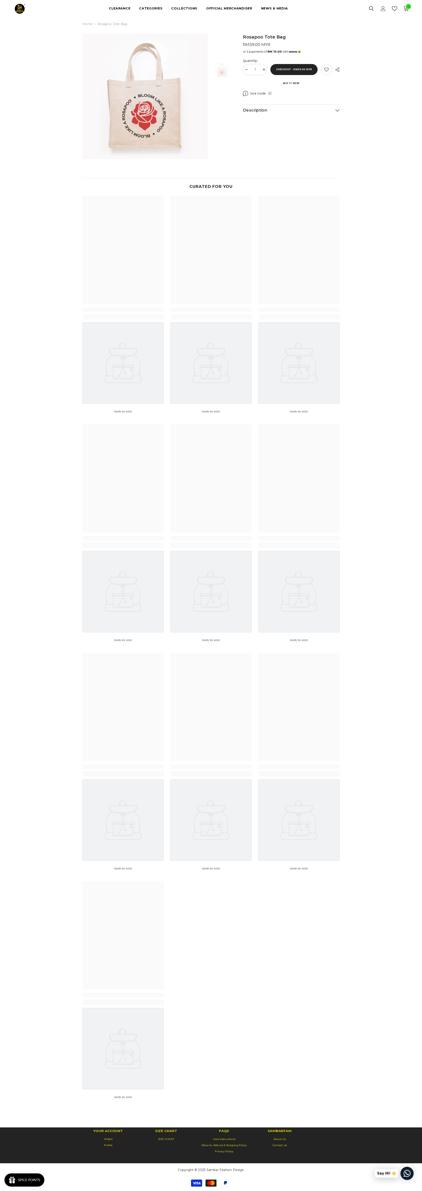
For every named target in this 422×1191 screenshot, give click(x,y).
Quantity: (250, 61)
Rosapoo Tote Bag (264, 37)
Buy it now (291, 83)
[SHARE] (336, 69)
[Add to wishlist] (326, 69)
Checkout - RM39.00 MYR (294, 69)
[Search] (371, 8)
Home (87, 24)
